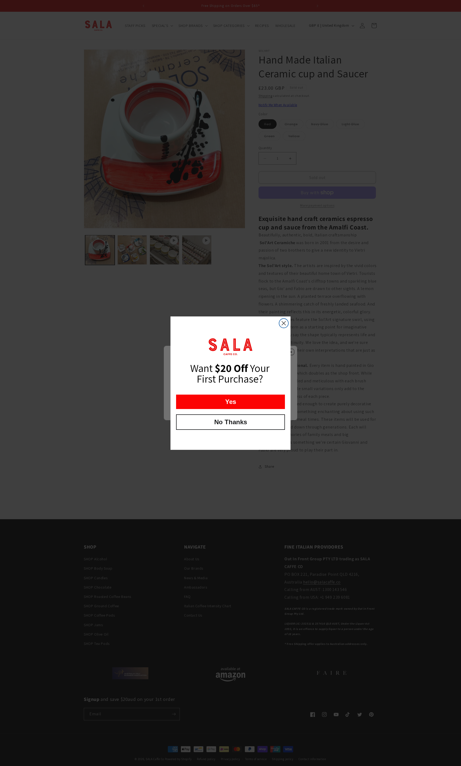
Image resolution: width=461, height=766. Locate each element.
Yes (230, 401)
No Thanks (230, 422)
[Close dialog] (283, 323)
